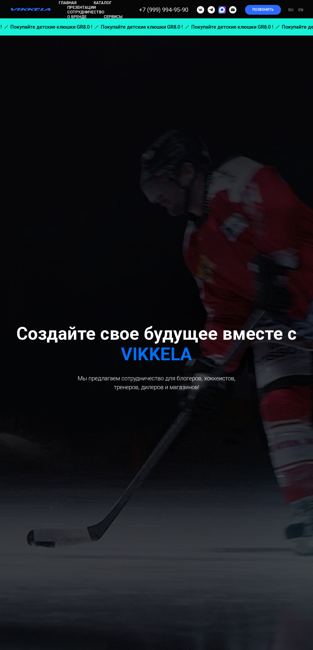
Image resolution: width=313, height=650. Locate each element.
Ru (290, 10)
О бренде (77, 16)
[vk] (200, 9)
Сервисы (113, 16)
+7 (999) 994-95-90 (163, 9)
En (300, 10)
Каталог (103, 2)
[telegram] (211, 9)
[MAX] (222, 9)
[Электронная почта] (232, 9)
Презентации (81, 7)
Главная (68, 2)
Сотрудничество (85, 12)
